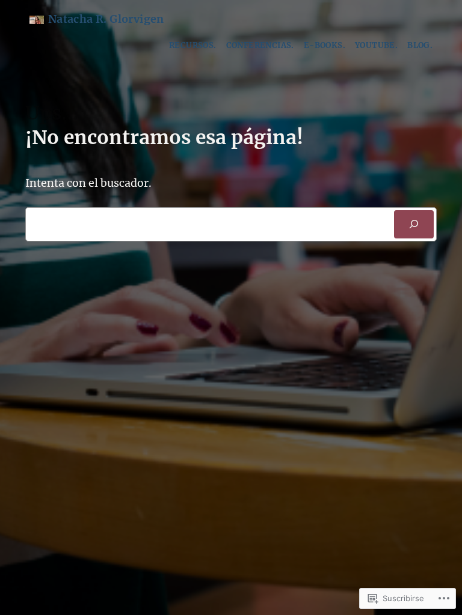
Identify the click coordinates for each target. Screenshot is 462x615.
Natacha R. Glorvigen (106, 19)
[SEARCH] (414, 224)
